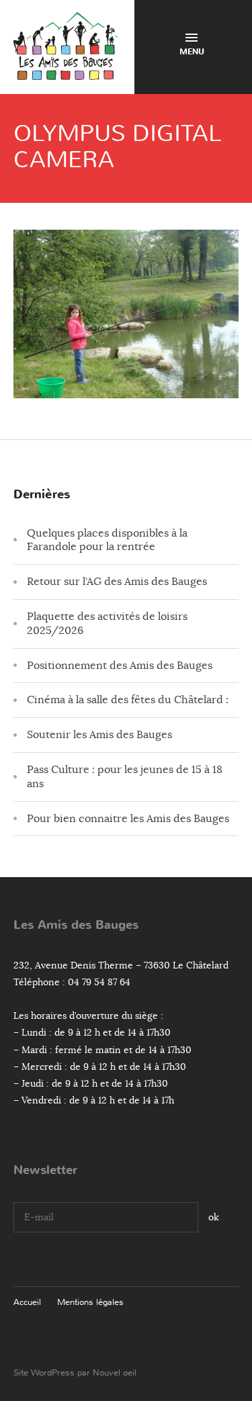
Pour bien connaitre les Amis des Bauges (128, 818)
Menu (191, 51)
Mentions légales (90, 1302)
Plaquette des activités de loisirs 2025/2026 (107, 623)
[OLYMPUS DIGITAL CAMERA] (126, 388)
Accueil (27, 1302)
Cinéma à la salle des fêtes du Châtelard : (127, 700)
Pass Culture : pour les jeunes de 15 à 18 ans (124, 776)
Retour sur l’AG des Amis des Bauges (117, 581)
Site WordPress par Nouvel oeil (74, 1372)
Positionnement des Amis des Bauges (119, 665)
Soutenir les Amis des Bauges (99, 734)
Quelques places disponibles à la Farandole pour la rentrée (107, 540)
